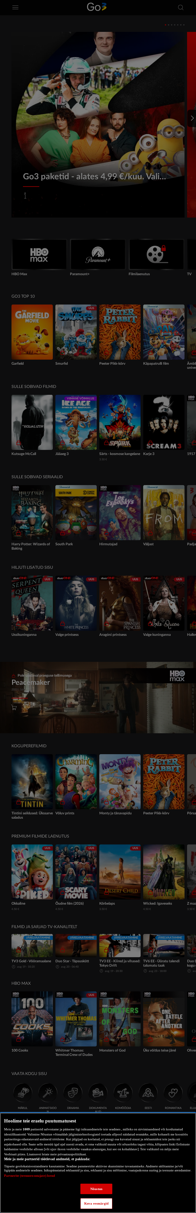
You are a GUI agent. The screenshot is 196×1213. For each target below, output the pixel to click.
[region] (98, 1163)
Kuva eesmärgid (96, 1203)
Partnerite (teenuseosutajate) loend (29, 1176)
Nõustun (96, 1189)
